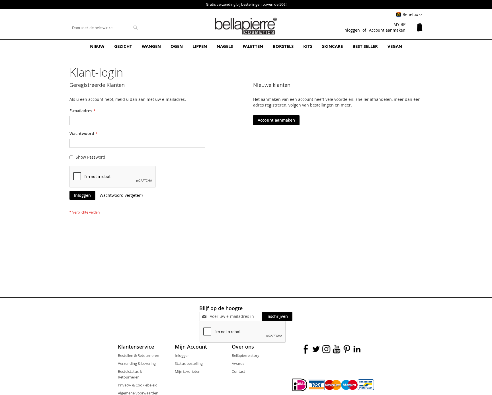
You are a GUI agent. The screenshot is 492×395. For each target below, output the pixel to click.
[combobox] (105, 27)
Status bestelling (189, 363)
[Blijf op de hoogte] (236, 316)
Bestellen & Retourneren (138, 355)
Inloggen (351, 30)
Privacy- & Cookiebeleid (137, 385)
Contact (238, 371)
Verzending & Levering (137, 363)
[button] (408, 15)
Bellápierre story (245, 355)
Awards (238, 363)
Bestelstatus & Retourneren (130, 374)
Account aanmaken (387, 30)
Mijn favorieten (187, 371)
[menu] (246, 46)
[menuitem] (97, 46)
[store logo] (246, 26)
